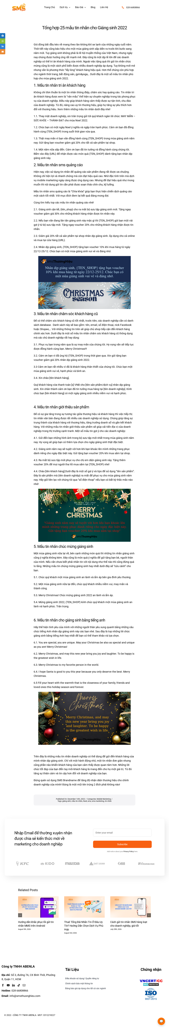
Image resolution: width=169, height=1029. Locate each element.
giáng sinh (66, 801)
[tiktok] (18, 985)
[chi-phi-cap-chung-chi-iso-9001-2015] (151, 988)
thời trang (52, 74)
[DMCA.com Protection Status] (151, 985)
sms (89, 801)
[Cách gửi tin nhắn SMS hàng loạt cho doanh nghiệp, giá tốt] (130, 897)
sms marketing (98, 801)
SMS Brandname (67, 780)
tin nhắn (108, 801)
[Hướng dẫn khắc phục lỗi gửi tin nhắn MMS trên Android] (38, 897)
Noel (85, 801)
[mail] (24, 985)
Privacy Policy (128, 851)
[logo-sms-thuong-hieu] (18, 4)
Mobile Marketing (104, 799)
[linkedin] (13, 985)
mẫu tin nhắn (77, 801)
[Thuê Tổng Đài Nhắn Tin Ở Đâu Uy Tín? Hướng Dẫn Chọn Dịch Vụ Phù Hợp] (84, 897)
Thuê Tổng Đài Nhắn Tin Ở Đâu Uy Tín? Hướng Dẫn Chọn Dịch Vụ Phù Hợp (83, 925)
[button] (20, 915)
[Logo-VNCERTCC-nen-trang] (151, 980)
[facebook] (3, 985)
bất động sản (66, 74)
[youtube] (8, 985)
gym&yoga (82, 74)
